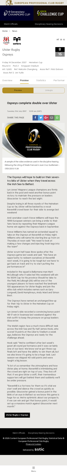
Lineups (49, 90)
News (14, 31)
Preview (18, 90)
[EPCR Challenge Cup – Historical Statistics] (50, 13)
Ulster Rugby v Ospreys (17, 415)
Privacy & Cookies (33, 444)
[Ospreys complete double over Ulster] (35, 117)
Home (5, 31)
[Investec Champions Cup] (17, 13)
